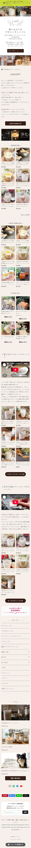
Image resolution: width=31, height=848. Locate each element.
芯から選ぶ (4, 662)
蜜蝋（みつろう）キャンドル (9, 646)
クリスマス (4, 683)
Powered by (13, 839)
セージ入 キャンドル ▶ (15, 601)
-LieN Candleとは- (15, 123)
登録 (25, 812)
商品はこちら (8, 317)
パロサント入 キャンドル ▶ (15, 474)
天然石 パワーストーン (7, 688)
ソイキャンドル (5, 641)
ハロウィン (4, 678)
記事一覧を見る (15, 778)
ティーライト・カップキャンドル (10, 636)
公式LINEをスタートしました (11, 69)
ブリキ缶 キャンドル (7, 631)
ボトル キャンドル (6, 625)
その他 (3, 667)
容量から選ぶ (5, 652)
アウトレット (5, 673)
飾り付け (3, 657)
